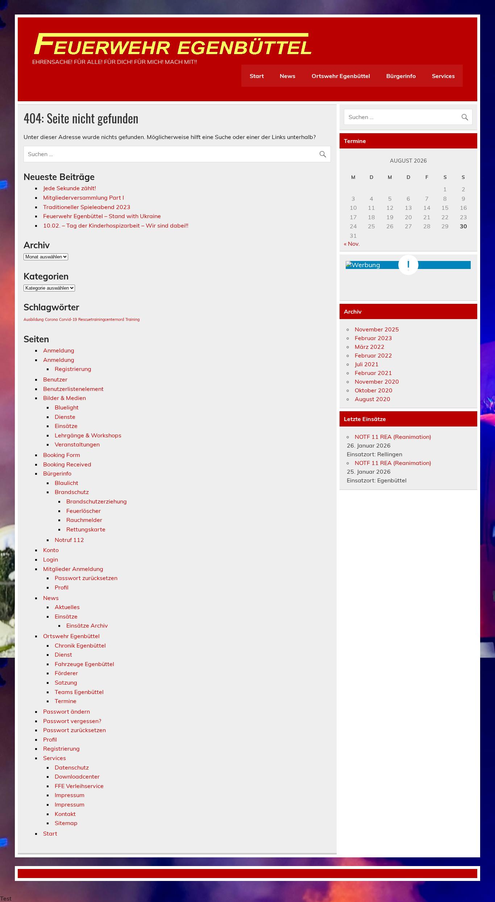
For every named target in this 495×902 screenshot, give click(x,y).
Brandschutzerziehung (96, 501)
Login (50, 559)
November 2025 (377, 329)
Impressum (69, 795)
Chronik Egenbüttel (80, 645)
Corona (51, 319)
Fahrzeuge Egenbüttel (84, 664)
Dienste (65, 416)
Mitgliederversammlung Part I (83, 197)
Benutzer (55, 379)
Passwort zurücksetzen (86, 577)
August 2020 (372, 399)
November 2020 (377, 381)
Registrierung (73, 368)
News (287, 75)
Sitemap (66, 823)
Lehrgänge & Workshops (88, 435)
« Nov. (352, 243)
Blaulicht (66, 482)
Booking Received (67, 464)
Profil (61, 587)
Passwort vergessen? (72, 721)
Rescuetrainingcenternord (101, 319)
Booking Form (61, 454)
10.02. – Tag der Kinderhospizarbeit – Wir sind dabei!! (115, 225)
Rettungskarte (85, 529)
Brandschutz (72, 491)
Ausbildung (33, 319)
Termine (65, 701)
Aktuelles (67, 607)
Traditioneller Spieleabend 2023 (86, 207)
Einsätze (66, 425)
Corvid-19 (68, 319)
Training (132, 319)
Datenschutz (72, 767)
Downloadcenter (77, 776)
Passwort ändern (66, 711)
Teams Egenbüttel (79, 691)
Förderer (66, 673)
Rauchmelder (84, 519)
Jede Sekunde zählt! (69, 188)
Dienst (63, 654)
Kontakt (65, 813)
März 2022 (369, 346)
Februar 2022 (373, 355)
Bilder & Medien (64, 397)
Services (443, 75)
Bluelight (67, 407)
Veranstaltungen (77, 444)
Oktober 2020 (373, 390)
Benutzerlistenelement (73, 388)
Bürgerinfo (401, 75)
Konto (51, 550)
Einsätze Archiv (87, 625)
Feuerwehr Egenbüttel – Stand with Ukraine (102, 216)
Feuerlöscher (83, 510)
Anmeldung (58, 350)
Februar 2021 (373, 372)
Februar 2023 (373, 338)
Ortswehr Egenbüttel (341, 75)
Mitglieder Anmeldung (73, 568)
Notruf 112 (69, 539)
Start (257, 75)
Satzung (66, 682)
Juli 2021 (367, 364)
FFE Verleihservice (79, 785)
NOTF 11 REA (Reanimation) (393, 436)
